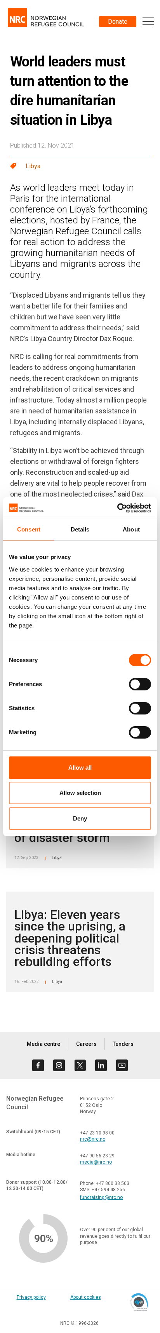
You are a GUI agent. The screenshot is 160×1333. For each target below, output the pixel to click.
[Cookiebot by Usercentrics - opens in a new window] (117, 508)
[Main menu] (148, 21)
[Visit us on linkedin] (101, 1065)
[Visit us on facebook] (38, 1065)
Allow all (80, 767)
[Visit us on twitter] (80, 1065)
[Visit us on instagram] (59, 1065)
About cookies (85, 1297)
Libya (33, 166)
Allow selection (80, 792)
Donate (117, 21)
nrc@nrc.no (92, 1139)
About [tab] (131, 529)
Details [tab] (80, 529)
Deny (80, 818)
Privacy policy (31, 1297)
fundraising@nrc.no (101, 1197)
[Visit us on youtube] (122, 1065)
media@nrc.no (96, 1162)
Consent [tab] (28, 529)
